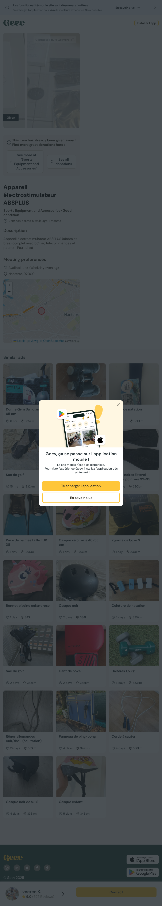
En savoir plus (81, 498)
